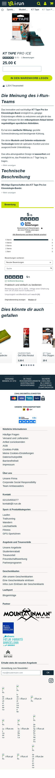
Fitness (6, 530)
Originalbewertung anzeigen (15, 300)
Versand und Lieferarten (15, 438)
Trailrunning (9, 518)
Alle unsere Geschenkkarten (18, 576)
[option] (27, 29)
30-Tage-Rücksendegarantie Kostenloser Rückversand (28, 382)
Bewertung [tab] (10, 204)
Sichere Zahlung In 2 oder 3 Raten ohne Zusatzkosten (45, 383)
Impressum (9, 464)
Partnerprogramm (12, 562)
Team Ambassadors (13, 486)
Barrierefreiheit (10, 461)
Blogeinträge (9, 595)
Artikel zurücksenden (14, 442)
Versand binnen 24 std (9, 380)
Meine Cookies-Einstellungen (18, 453)
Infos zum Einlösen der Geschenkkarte (23, 584)
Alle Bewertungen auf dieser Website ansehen (29, 235)
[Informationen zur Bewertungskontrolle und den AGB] (42, 228)
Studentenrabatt (11, 551)
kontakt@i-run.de (12, 503)
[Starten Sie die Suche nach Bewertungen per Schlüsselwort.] (51, 268)
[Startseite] (2, 9)
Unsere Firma (10, 478)
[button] (22, 69)
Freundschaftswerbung (15, 559)
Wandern (7, 522)
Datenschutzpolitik (12, 457)
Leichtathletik (10, 526)
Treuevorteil (9, 555)
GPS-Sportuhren (11, 533)
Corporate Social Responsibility (19, 482)
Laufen (6, 515)
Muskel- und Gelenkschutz (23, 9)
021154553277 (11, 500)
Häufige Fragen (11, 434)
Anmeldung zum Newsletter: (14, 668)
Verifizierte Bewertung (15, 281)
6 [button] (35, 367)
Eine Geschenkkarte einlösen (18, 580)
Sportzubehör (11, 9)
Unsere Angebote (12, 547)
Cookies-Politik (11, 449)
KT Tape (35, 9)
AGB (5, 445)
